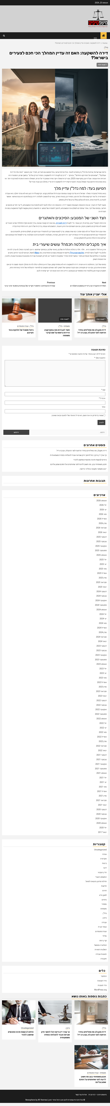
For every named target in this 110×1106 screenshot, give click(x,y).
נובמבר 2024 (101, 596)
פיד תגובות (102, 985)
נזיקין (105, 918)
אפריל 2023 (102, 682)
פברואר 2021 (101, 800)
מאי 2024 (103, 623)
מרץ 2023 (103, 687)
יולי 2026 (103, 505)
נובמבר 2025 (101, 541)
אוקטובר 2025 (101, 546)
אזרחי (104, 854)
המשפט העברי (101, 877)
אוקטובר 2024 (101, 600)
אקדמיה (103, 859)
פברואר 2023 (101, 691)
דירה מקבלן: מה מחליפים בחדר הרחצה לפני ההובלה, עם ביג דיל (91, 331)
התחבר (104, 976)
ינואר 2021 (102, 805)
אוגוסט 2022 (101, 719)
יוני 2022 (103, 728)
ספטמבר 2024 (101, 605)
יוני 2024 (103, 619)
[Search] (4, 35)
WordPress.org (100, 990)
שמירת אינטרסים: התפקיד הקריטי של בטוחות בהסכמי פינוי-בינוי (29, 284)
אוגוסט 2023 (101, 664)
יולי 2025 (103, 560)
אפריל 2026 (102, 519)
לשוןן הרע (103, 895)
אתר (103, 407)
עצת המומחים (23, 326)
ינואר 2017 (102, 832)
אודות (84, 1094)
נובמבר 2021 (101, 759)
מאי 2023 (103, 678)
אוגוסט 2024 (101, 610)
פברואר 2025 (101, 582)
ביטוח (104, 863)
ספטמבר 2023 (101, 660)
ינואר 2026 (102, 532)
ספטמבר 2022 (101, 714)
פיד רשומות (102, 981)
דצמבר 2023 (101, 646)
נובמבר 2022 (101, 705)
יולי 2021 (103, 778)
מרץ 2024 (103, 632)
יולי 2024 (103, 614)
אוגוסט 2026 (101, 501)
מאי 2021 (103, 787)
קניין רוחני (103, 940)
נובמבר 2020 (101, 814)
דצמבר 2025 (101, 537)
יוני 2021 (103, 782)
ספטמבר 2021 (101, 769)
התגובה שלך (99, 358)
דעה (105, 868)
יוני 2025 (103, 564)
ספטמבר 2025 (101, 550)
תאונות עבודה (101, 954)
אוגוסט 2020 (101, 823)
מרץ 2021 (103, 796)
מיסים (104, 900)
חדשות (104, 886)
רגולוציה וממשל (100, 945)
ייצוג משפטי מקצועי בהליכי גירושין (93, 469)
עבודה (104, 922)
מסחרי (104, 904)
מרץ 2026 (103, 523)
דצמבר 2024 (101, 591)
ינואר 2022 (102, 750)
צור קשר (78, 1094)
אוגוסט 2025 (101, 555)
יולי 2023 (103, 669)
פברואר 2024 (101, 637)
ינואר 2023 (102, 696)
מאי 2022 (103, 732)
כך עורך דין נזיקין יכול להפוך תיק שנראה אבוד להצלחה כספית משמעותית (78, 455)
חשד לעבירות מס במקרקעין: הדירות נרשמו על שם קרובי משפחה (57, 333)
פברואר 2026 (101, 528)
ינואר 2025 (102, 587)
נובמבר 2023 (101, 650)
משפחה (66, 326)
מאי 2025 (103, 569)
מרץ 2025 (103, 578)
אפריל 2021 (102, 791)
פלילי (104, 936)
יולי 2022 (103, 723)
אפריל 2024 (102, 628)
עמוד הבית (102, 927)
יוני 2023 (103, 673)
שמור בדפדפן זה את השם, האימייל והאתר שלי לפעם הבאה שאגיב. (77, 415)
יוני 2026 (103, 510)
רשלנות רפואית (101, 949)
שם (103, 390)
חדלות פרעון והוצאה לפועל (96, 881)
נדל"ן (106, 47)
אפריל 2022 (102, 737)
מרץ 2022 (103, 741)
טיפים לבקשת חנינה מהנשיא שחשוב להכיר (90, 460)
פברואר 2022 (101, 746)
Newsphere (30, 1100)
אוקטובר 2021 (101, 764)
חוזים (104, 890)
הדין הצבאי (102, 872)
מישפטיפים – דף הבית (98, 1094)
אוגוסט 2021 (101, 773)
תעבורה (103, 959)
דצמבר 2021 (101, 755)
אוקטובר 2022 (101, 709)
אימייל (102, 398)
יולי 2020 (103, 828)
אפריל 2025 (102, 573)
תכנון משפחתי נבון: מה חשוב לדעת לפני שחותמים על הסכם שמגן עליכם (78, 464)
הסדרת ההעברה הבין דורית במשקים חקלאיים (88, 284)
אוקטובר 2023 (101, 655)
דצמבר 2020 (101, 809)
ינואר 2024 (102, 641)
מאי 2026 (103, 514)
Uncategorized (100, 850)
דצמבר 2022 (101, 700)
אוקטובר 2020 (101, 818)
